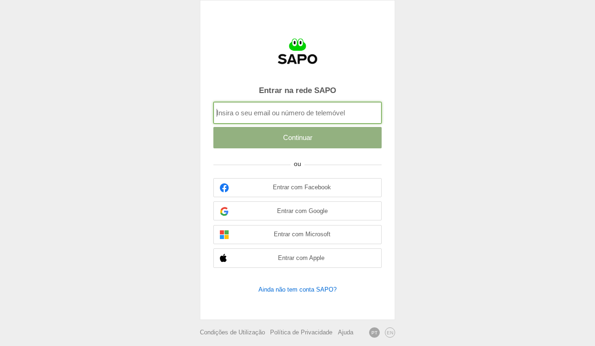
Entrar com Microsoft (302, 234)
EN (390, 332)
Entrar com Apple (301, 258)
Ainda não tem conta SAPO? (297, 289)
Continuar (297, 137)
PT (374, 332)
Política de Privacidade (301, 332)
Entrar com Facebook (302, 187)
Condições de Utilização (232, 332)
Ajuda (345, 332)
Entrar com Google (302, 211)
